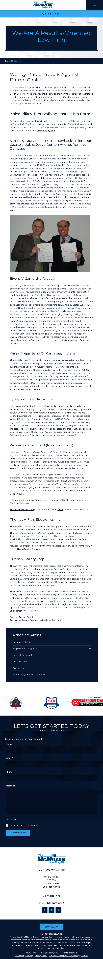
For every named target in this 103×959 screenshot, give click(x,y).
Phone (9, 772)
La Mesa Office (51, 886)
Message (10, 786)
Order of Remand (33, 389)
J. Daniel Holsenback (78, 197)
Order (60, 509)
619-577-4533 (53, 13)
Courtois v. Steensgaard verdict (61, 194)
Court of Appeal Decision (22, 617)
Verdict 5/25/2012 (46, 131)
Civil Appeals (19, 668)
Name (9, 744)
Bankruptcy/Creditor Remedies (29, 675)
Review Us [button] (51, 926)
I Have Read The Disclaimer (24, 825)
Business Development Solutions (63, 956)
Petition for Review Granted (24, 620)
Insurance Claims (22, 642)
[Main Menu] (94, 5)
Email (9, 758)
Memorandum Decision (22, 509)
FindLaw (84, 956)
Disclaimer (11, 819)
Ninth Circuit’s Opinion (28, 549)
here (53, 100)
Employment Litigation (25, 648)
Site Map (29, 956)
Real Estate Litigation (24, 655)
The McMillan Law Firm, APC (45, 953)
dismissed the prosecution (23, 204)
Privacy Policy (41, 956)
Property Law (20, 661)
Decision (58, 432)
